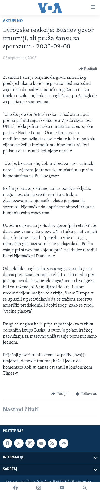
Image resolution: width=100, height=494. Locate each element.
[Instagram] (38, 488)
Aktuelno (13, 21)
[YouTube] (61, 488)
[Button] (88, 69)
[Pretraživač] (84, 488)
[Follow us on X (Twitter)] (18, 443)
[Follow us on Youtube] (41, 443)
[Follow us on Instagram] (30, 443)
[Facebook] (15, 488)
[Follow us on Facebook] (7, 443)
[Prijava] (63, 443)
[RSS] (52, 443)
